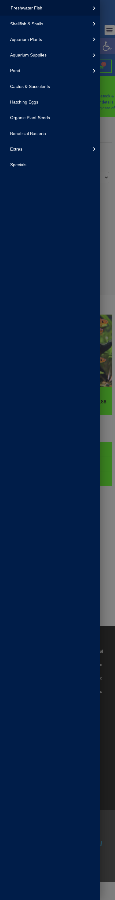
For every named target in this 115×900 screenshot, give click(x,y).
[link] (50, 8)
